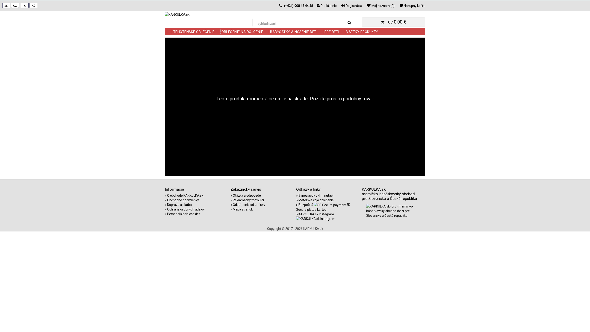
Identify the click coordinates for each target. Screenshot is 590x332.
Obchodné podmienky (183, 200)
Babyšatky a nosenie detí (293, 32)
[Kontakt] (280, 5)
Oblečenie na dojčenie (242, 32)
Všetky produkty (362, 32)
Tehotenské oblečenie (194, 32)
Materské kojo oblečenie (316, 200)
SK (6, 5)
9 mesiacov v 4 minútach (316, 195)
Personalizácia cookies (183, 214)
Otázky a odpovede (247, 195)
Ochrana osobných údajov (186, 209)
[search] (349, 22)
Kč (33, 5)
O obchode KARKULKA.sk (185, 195)
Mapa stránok (243, 209)
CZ (15, 5)
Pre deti (331, 32)
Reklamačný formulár (248, 200)
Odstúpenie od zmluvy (249, 205)
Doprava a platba (179, 205)
